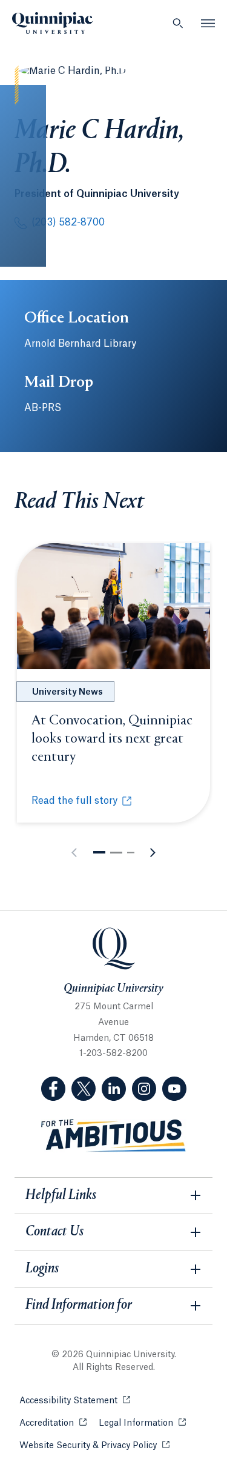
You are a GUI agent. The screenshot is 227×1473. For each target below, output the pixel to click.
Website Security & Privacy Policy (94, 1445)
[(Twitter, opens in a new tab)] (83, 1089)
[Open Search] (178, 23)
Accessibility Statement (74, 1401)
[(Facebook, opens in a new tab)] (53, 1089)
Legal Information (142, 1423)
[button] (99, 852)
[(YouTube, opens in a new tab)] (174, 1089)
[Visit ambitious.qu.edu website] (113, 1135)
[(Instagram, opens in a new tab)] (144, 1089)
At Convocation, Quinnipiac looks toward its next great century (111, 738)
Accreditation (53, 1423)
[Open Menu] (208, 23)
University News (67, 692)
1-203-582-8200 (113, 1053)
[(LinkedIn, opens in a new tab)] (114, 1089)
